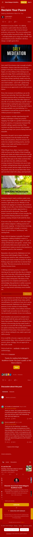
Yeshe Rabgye (8, 16)
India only (24, 348)
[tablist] (8, 391)
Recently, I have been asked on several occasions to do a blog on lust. (11, 469)
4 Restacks (20, 374)
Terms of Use (25, 514)
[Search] (30, 462)
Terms (20, 525)
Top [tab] (3, 462)
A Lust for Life (6, 466)
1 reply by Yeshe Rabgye (13, 447)
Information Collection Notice (21, 516)
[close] (28, 478)
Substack (8, 533)
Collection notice (27, 525)
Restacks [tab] (12, 391)
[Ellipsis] (31, 406)
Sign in (29, 2)
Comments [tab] (5, 391)
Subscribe (23, 2)
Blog (2, 7)
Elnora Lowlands (9, 422)
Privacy (16, 525)
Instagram (12, 354)
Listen (29, 17)
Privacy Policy (17, 517)
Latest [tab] (7, 462)
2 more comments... (6, 454)
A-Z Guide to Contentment (12, 406)
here (14, 342)
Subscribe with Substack (17, 511)
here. (9, 350)
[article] (16, 470)
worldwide (16, 348)
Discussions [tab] (14, 462)
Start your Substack (12, 529)
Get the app (24, 529)
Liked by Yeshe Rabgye (11, 408)
